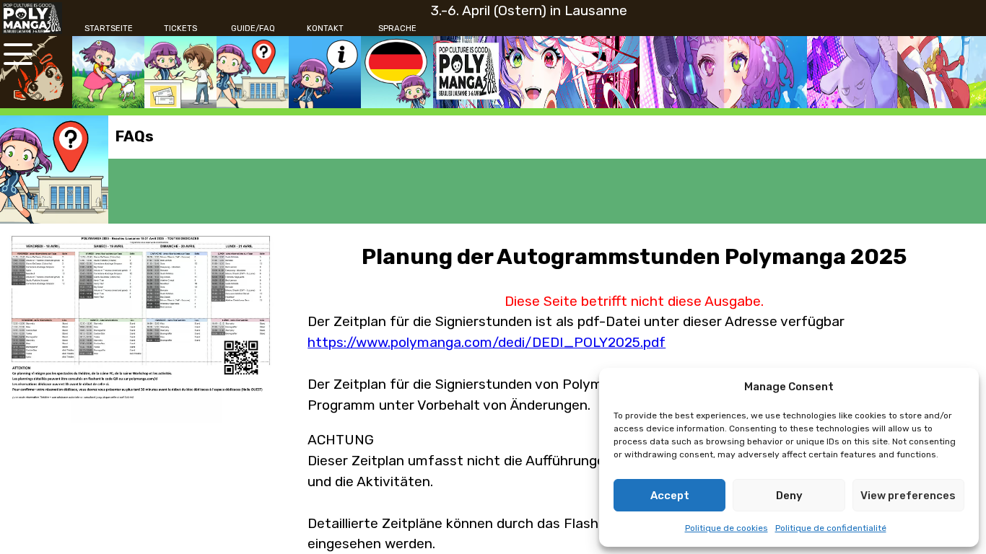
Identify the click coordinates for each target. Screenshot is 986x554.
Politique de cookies (726, 528)
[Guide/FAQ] (253, 72)
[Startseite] (108, 72)
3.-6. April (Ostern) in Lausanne (529, 10)
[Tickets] (180, 72)
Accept (669, 495)
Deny (789, 495)
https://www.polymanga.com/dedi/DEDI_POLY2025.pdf (486, 342)
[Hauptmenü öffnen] (18, 54)
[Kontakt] (325, 72)
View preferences (908, 495)
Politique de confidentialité (830, 528)
